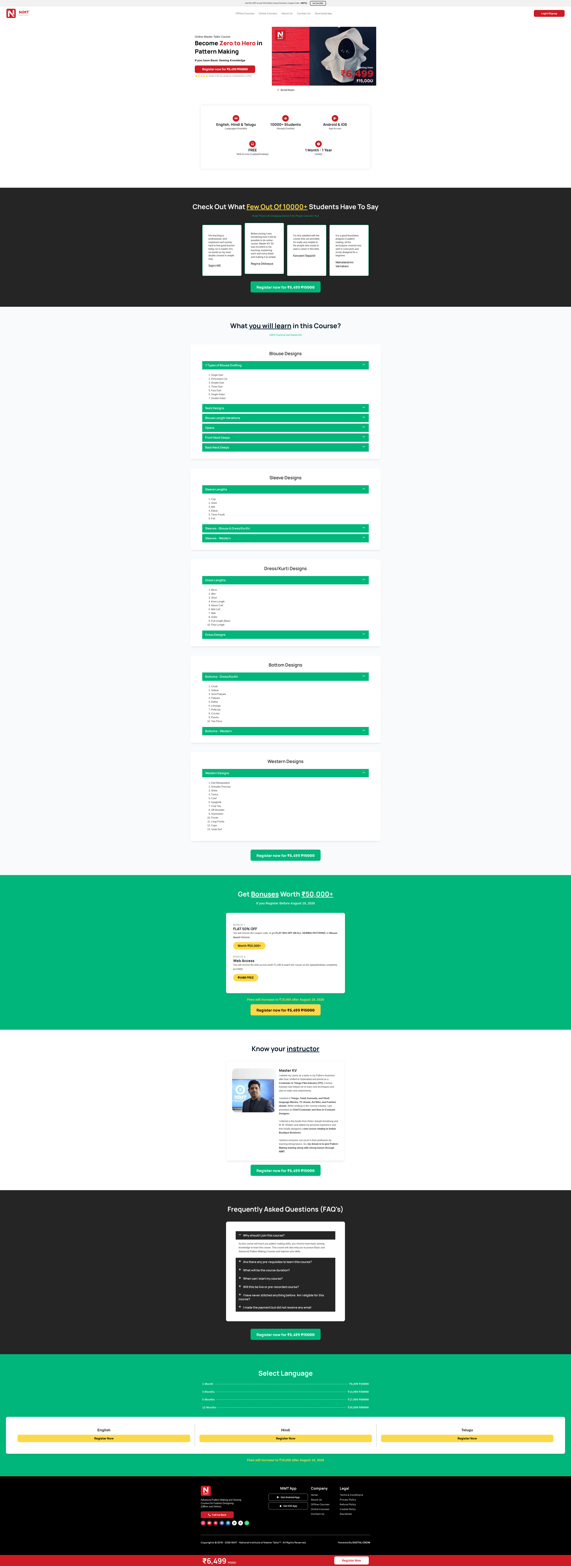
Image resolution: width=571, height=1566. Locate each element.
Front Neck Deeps (217, 438)
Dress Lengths (215, 580)
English (103, 1430)
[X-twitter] (240, 1523)
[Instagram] (203, 1523)
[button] (285, 365)
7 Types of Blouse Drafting (223, 365)
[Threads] (234, 1523)
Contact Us (303, 13)
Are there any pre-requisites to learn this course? (277, 1262)
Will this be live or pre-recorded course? (271, 1287)
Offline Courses (245, 13)
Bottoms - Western (218, 731)
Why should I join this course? (264, 1235)
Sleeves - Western (218, 538)
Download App (323, 13)
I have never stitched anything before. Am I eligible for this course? (281, 1297)
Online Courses (268, 13)
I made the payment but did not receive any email (277, 1307)
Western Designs (217, 773)
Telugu (467, 1430)
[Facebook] (221, 1523)
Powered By (345, 1542)
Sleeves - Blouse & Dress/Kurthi (227, 528)
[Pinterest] (215, 1523)
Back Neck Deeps (217, 447)
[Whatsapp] (246, 1523)
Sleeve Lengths (216, 489)
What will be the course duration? (266, 1270)
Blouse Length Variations (222, 418)
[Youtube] (209, 1523)
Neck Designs (214, 408)
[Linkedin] (228, 1523)
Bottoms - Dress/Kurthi (221, 677)
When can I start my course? (263, 1278)
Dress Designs (215, 635)
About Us (287, 13)
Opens (209, 428)
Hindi (285, 1430)
